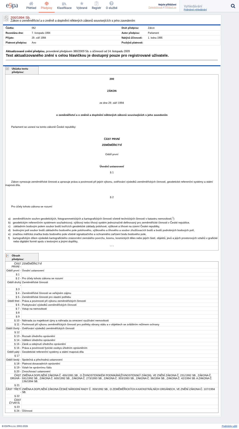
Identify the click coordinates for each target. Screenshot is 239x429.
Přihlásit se (170, 7)
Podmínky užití (229, 426)
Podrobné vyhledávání (195, 9)
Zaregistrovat (155, 7)
